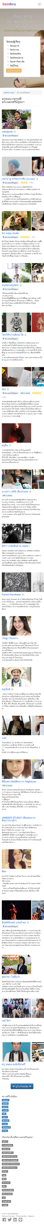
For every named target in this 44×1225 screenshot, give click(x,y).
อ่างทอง (5, 1124)
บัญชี (4, 1175)
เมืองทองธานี (6, 1127)
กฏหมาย (5, 1141)
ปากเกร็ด (5, 1110)
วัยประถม (14, 49)
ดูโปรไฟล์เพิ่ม (22, 1086)
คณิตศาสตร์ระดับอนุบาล (9, 1168)
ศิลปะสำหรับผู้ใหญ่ (8, 1190)
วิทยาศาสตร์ (6, 1182)
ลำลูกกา (5, 1117)
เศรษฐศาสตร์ (6, 1201)
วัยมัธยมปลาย (16, 57)
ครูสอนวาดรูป (9, 92)
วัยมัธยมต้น (15, 53)
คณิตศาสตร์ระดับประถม (9, 1156)
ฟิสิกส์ (4, 1179)
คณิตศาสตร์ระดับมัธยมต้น (10, 1160)
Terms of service (8, 1216)
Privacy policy (21, 1216)
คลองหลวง (5, 1100)
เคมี (4, 1198)
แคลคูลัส (5, 1205)
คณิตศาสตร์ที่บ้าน (8, 1153)
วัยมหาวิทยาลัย (17, 61)
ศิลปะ (4, 1186)
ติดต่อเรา (31, 1216)
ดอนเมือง (5, 1103)
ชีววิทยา (5, 1171)
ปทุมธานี (5, 1107)
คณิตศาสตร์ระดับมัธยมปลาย (11, 1164)
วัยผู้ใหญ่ (14, 65)
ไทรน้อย (5, 1131)
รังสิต (4, 1114)
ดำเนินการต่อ (13, 70)
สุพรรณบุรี (5, 1120)
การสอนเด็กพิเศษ (7, 1145)
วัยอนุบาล (14, 45)
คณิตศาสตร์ (6, 1149)
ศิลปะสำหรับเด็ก (7, 1194)
